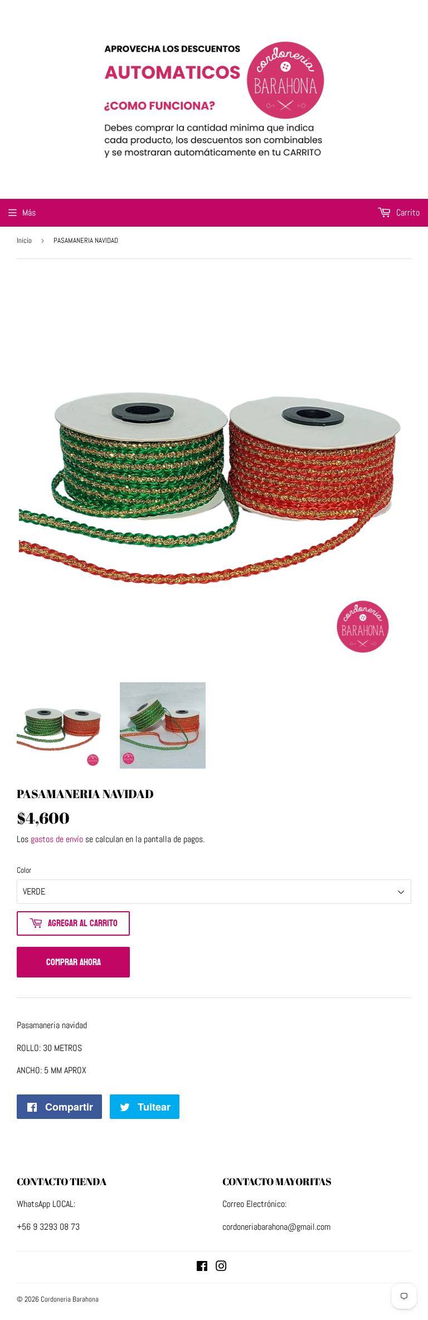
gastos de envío (57, 839)
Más (29, 212)
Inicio (24, 240)
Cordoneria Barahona (70, 1299)
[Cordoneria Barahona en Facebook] (202, 1267)
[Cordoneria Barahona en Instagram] (221, 1267)
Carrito (407, 212)
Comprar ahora (73, 962)
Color (24, 870)
